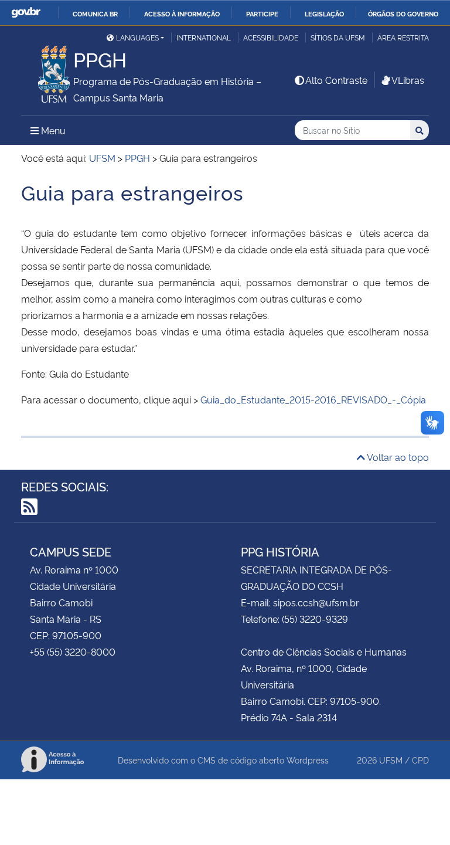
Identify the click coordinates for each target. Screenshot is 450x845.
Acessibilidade (270, 37)
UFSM (391, 759)
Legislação (324, 13)
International (203, 37)
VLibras (407, 79)
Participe (262, 13)
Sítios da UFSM (338, 37)
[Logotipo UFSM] (47, 71)
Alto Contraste (336, 79)
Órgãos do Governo (403, 13)
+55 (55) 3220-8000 (72, 651)
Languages (137, 37)
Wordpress (308, 759)
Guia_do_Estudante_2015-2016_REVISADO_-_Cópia (313, 399)
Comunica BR (95, 13)
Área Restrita (403, 37)
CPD (420, 759)
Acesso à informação (182, 13)
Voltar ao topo (397, 456)
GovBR (25, 12)
